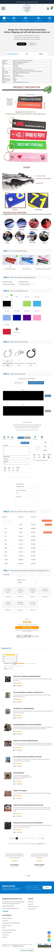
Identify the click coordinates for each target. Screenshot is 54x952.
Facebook (5, 911)
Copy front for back (27, 422)
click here (40, 843)
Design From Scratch (37, 383)
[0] (51, 9)
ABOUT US (4, 937)
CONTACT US (32, 44)
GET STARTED (22, 44)
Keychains (30, 904)
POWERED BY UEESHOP (18, 946)
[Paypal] (40, 944)
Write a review (10, 668)
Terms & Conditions (7, 918)
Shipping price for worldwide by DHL (11, 923)
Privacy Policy (5, 935)
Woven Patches (32, 909)
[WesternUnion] (44, 946)
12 (38, 838)
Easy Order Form (19, 383)
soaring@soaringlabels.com (12, 908)
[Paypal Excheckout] (46, 944)
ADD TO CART (27, 627)
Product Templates (7, 932)
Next (42, 838)
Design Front (48, 395)
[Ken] (49, 932)
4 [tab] (28, 875)
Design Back (47, 411)
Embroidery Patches (33, 906)
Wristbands (31, 901)
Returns (4, 927)
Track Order (5, 920)
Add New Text (25, 442)
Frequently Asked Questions (9, 930)
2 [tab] (25, 875)
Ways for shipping (6, 925)
